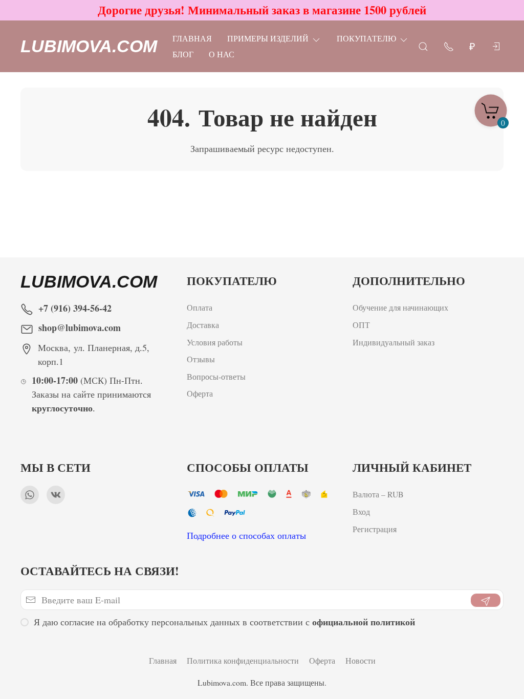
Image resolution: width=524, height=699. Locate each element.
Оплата (199, 307)
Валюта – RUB (378, 494)
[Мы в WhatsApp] (29, 495)
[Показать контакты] (449, 46)
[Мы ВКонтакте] (56, 495)
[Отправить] (485, 600)
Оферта (200, 393)
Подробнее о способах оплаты (246, 535)
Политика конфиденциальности (243, 660)
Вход (361, 511)
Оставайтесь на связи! (99, 570)
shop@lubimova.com (79, 327)
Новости (360, 660)
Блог (182, 54)
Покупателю (366, 38)
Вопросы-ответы (216, 376)
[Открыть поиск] (423, 46)
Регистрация (375, 528)
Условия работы (215, 342)
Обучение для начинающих (402, 307)
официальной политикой (363, 621)
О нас (221, 54)
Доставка (203, 324)
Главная (192, 38)
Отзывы (201, 359)
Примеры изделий (268, 38)
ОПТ (363, 324)
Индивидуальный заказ (393, 342)
